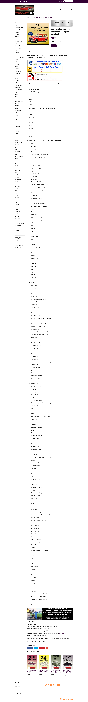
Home (61, 9)
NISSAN (16, 158)
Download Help (62, 633)
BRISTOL (17, 47)
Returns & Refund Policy (19, 692)
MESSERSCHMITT (18, 145)
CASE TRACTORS (18, 54)
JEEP (16, 117)
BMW (16, 39)
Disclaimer (16, 687)
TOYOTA (16, 207)
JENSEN (16, 119)
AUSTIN (16, 31)
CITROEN (17, 61)
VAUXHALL (17, 221)
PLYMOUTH (17, 170)
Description (30, 51)
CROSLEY (17, 62)
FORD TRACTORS (18, 89)
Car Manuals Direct (24, 698)
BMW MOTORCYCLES (19, 41)
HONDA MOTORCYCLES (19, 101)
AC (15, 20)
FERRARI (17, 80)
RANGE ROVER (18, 179)
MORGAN (17, 153)
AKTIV (16, 22)
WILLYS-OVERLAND (19, 228)
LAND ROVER (17, 126)
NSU (16, 161)
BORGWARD (17, 45)
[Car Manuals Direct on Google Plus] (54, 684)
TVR (16, 220)
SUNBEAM (17, 204)
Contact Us (17, 690)
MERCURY (17, 144)
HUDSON (17, 103)
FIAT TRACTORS (18, 83)
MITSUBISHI (17, 151)
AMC (16, 25)
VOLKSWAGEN (18, 225)
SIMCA (16, 192)
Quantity (53, 41)
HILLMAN (17, 94)
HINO (16, 96)
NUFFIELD (17, 163)
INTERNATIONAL (18, 110)
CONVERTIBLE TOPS (19, 245)
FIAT (16, 82)
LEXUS (16, 128)
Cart (61, 1)
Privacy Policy (17, 686)
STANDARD (17, 199)
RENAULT (17, 183)
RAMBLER (17, 177)
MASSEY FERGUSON (19, 138)
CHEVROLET (17, 55)
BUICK (16, 50)
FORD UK (17, 91)
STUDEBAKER (18, 200)
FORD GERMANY (18, 87)
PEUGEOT (17, 169)
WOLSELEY (17, 230)
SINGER (16, 193)
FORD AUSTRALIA (18, 85)
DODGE (16, 78)
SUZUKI (16, 206)
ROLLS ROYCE (18, 186)
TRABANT (17, 209)
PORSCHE (17, 174)
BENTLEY (17, 34)
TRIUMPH (17, 215)
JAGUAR (16, 115)
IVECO (16, 114)
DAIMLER (17, 68)
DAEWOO (17, 64)
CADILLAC (17, 52)
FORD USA (17, 92)
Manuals (66, 9)
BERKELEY (17, 36)
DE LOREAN (17, 75)
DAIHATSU (17, 66)
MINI (16, 149)
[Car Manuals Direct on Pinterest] (51, 684)
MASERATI (17, 137)
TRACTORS (17, 211)
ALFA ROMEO (17, 24)
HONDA (16, 99)
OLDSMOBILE (17, 165)
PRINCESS (17, 176)
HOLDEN (17, 98)
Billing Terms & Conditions (19, 693)
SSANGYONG (17, 197)
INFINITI (17, 108)
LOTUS (16, 135)
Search (16, 689)
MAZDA (16, 140)
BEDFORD (17, 32)
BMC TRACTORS (18, 38)
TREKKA (16, 213)
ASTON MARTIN (18, 29)
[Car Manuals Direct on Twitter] (46, 684)
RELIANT (17, 181)
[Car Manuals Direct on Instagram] (57, 684)
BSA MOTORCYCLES (19, 48)
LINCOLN (17, 131)
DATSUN (16, 70)
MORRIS (16, 154)
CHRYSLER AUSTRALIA (19, 57)
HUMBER (17, 107)
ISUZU (16, 112)
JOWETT (17, 121)
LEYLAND (17, 130)
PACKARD (17, 167)
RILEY (16, 184)
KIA (15, 124)
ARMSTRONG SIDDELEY (20, 27)
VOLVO (16, 227)
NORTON (17, 160)
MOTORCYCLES (18, 247)
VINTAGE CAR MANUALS (20, 223)
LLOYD (16, 133)
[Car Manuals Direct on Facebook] (48, 684)
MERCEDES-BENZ (18, 142)
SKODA (16, 195)
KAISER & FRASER (18, 122)
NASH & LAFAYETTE (19, 156)
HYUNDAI (17, 105)
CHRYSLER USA (18, 59)
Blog (72, 9)
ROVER (16, 188)
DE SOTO (17, 76)
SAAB (16, 190)
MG (15, 147)
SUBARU (16, 202)
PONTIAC (17, 172)
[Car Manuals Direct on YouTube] (59, 684)
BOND (16, 43)
